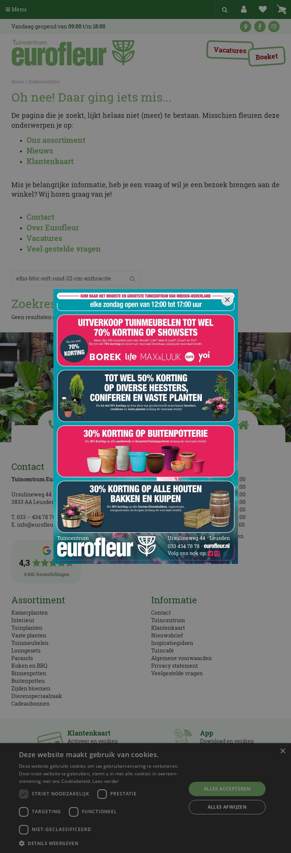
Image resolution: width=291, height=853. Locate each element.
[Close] (227, 300)
